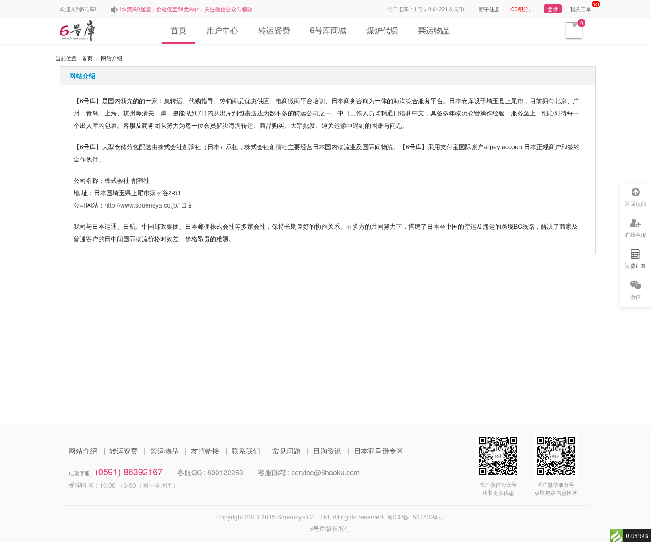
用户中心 (222, 29)
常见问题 (286, 451)
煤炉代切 (382, 29)
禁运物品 (434, 29)
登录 (552, 8)
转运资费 (274, 29)
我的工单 (580, 8)
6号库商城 (328, 29)
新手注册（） (506, 8)
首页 (178, 29)
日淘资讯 (327, 451)
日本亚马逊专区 (378, 451)
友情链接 (205, 451)
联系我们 (246, 451)
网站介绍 (83, 451)
